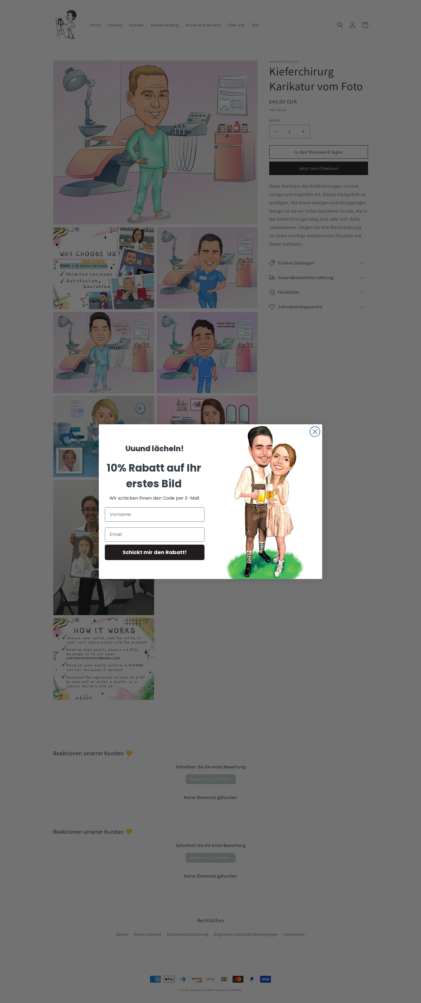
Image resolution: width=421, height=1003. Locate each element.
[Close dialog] (315, 432)
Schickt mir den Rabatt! (155, 552)
